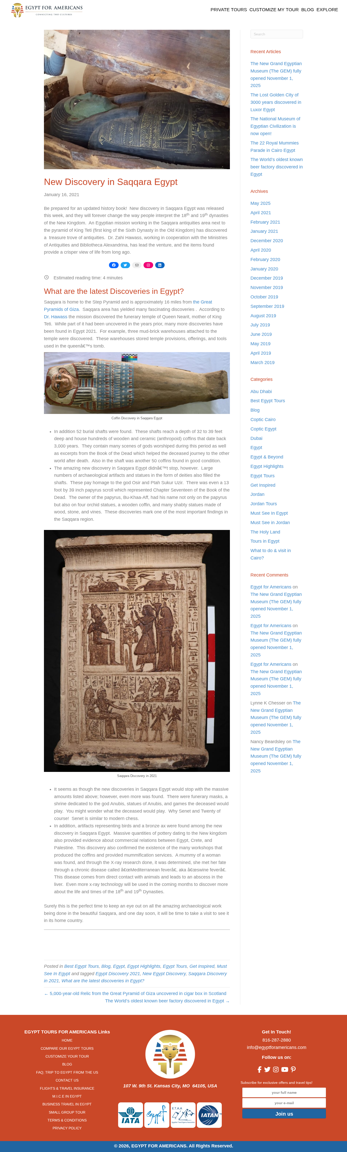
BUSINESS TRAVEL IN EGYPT (67, 1104)
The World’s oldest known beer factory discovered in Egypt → (167, 1000)
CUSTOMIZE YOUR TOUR (67, 1056)
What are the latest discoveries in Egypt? (102, 980)
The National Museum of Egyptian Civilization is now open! (275, 126)
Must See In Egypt (269, 513)
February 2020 (265, 259)
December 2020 (266, 240)
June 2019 (261, 334)
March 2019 (262, 362)
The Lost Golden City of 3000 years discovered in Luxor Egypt (275, 102)
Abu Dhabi (261, 391)
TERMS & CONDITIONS (67, 1120)
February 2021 (265, 222)
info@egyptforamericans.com (276, 1047)
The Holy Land (265, 532)
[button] (284, 1113)
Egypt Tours (175, 966)
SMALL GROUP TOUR (67, 1112)
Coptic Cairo (263, 419)
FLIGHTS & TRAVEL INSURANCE (67, 1088)
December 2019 (266, 278)
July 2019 (260, 324)
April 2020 (260, 250)
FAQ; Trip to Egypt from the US (67, 1072)
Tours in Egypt (264, 541)
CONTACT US (67, 1080)
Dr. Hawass (55, 316)
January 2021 (264, 231)
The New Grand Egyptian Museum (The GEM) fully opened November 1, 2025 (275, 717)
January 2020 (264, 268)
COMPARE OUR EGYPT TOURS (67, 1048)
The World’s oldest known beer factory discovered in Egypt (276, 167)
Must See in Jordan (270, 522)
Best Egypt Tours (81, 966)
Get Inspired (202, 966)
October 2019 (264, 296)
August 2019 (263, 315)
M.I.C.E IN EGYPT (67, 1096)
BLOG (67, 1064)
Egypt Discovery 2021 (118, 973)
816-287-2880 (276, 1040)
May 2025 (260, 203)
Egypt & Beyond (266, 456)
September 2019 (267, 306)
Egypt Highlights (143, 966)
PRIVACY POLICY (67, 1128)
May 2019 (260, 343)
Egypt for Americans (270, 586)
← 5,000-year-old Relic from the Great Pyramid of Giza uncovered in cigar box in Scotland (135, 993)
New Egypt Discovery (164, 973)
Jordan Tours (263, 503)
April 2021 (260, 212)
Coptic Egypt (263, 428)
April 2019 (260, 353)
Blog (106, 966)
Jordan (257, 494)
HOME (67, 1040)
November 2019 (266, 287)
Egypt (119, 966)
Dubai (256, 438)
